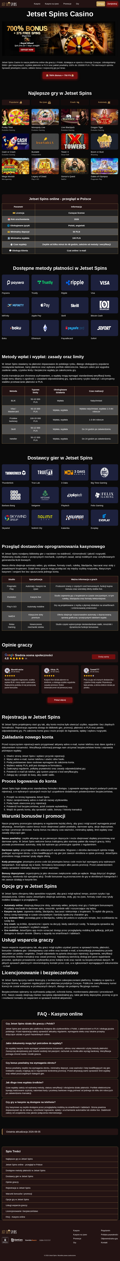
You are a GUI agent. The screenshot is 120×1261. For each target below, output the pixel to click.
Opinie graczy (12, 1182)
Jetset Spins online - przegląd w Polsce (24, 1165)
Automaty (102, 102)
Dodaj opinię (103, 657)
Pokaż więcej (60, 700)
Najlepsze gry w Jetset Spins (19, 1159)
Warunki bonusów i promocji (19, 1194)
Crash (73, 102)
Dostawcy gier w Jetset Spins (19, 1176)
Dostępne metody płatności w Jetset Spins (25, 1170)
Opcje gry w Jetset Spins (17, 1199)
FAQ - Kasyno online (15, 1217)
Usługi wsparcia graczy (16, 1205)
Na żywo (43, 102)
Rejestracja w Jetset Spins (18, 1188)
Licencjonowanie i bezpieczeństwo (22, 1211)
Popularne (14, 102)
